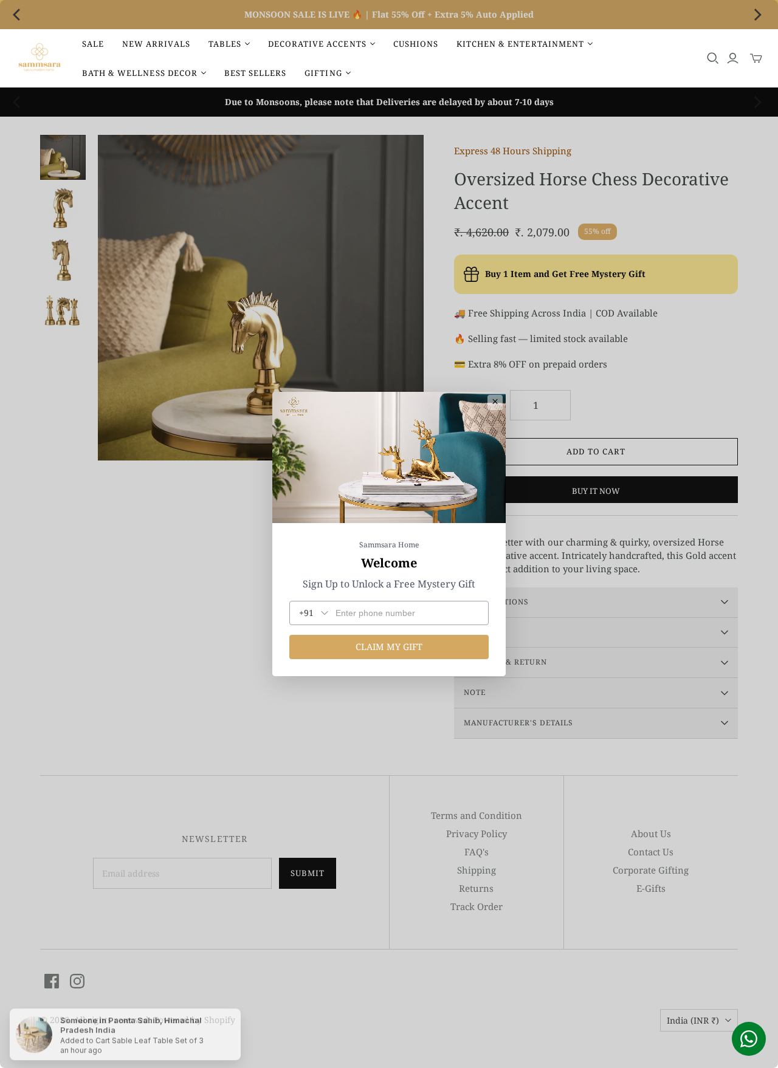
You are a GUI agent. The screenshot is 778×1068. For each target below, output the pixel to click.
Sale (93, 43)
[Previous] (19, 14)
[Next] (758, 14)
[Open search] (713, 58)
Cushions (415, 43)
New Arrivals (156, 43)
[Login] (732, 58)
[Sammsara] (39, 58)
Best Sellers (255, 72)
